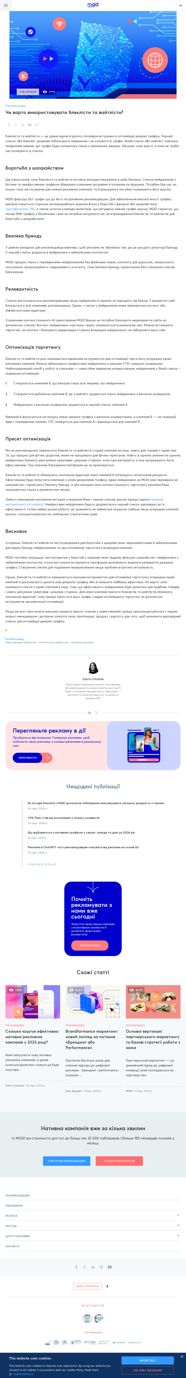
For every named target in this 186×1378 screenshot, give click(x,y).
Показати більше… (43, 864)
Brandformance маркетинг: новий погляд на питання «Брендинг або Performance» (92, 1039)
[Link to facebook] (76, 1267)
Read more (92, 1370)
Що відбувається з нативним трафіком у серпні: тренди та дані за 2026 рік (81, 832)
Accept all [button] (148, 1360)
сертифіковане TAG (20, 209)
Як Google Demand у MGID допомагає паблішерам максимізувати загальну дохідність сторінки (96, 803)
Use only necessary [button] (147, 1370)
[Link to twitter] (85, 1267)
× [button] (182, 1356)
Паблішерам (14, 1205)
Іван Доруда (74, 1091)
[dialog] (93, 1365)
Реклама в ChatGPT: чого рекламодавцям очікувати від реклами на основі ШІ (83, 847)
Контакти (12, 1246)
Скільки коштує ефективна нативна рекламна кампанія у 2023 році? (31, 1037)
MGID (129, 1091)
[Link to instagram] (101, 1267)
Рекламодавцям (17, 1195)
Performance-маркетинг (54, 642)
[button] (93, 1215)
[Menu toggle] (6, 5)
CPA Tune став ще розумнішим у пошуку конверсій (63, 818)
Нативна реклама (82, 642)
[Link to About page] (93, 1318)
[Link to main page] (93, 5)
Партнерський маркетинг (21, 642)
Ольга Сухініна (93, 679)
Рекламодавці (15, 105)
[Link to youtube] (110, 1267)
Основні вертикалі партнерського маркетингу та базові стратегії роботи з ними (153, 1039)
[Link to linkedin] (93, 1267)
